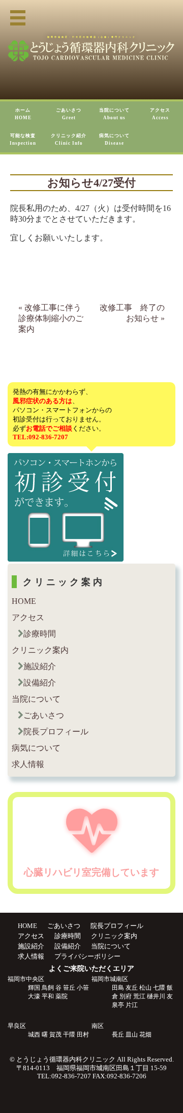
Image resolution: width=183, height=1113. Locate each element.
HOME (24, 601)
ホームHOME (23, 114)
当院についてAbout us (114, 114)
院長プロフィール (55, 731)
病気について (36, 748)
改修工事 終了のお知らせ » (132, 313)
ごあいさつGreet (68, 114)
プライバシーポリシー (87, 956)
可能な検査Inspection (23, 139)
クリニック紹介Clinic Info (68, 139)
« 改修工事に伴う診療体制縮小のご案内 (50, 318)
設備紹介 (39, 682)
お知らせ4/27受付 (91, 183)
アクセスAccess (160, 114)
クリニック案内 (40, 650)
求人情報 (28, 764)
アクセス (28, 617)
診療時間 (39, 633)
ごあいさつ (43, 715)
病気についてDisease (114, 139)
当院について (36, 699)
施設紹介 (39, 666)
